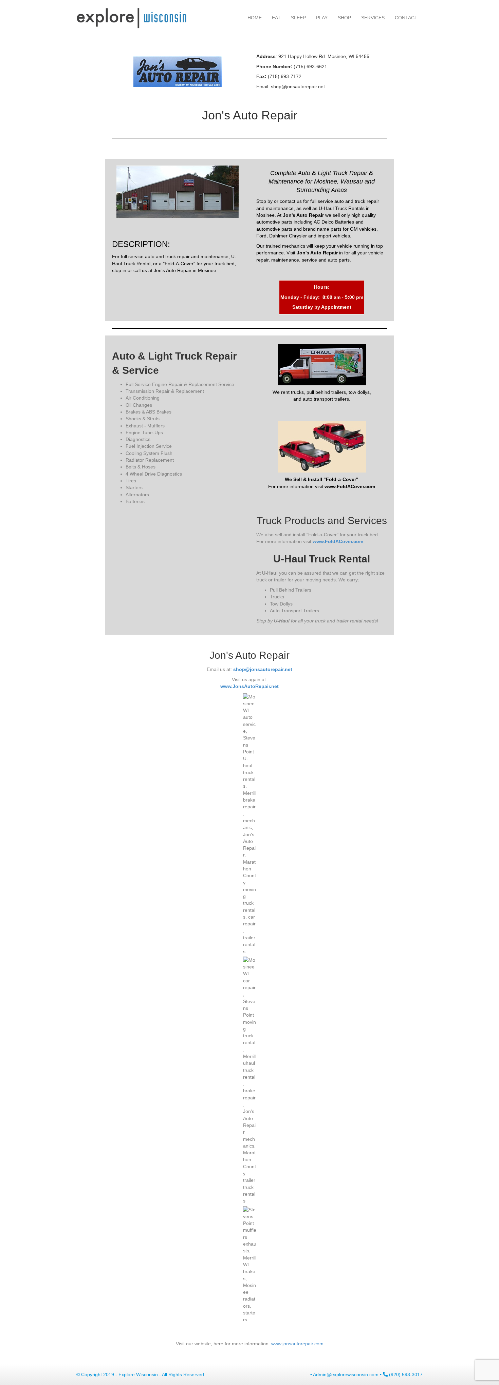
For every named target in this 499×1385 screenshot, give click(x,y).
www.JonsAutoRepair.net (249, 686)
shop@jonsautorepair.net (298, 86)
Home (254, 17)
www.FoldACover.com (338, 541)
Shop (344, 17)
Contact (406, 17)
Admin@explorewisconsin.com (345, 1374)
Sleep (298, 17)
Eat (276, 17)
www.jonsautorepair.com (297, 1343)
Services (373, 17)
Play (322, 17)
